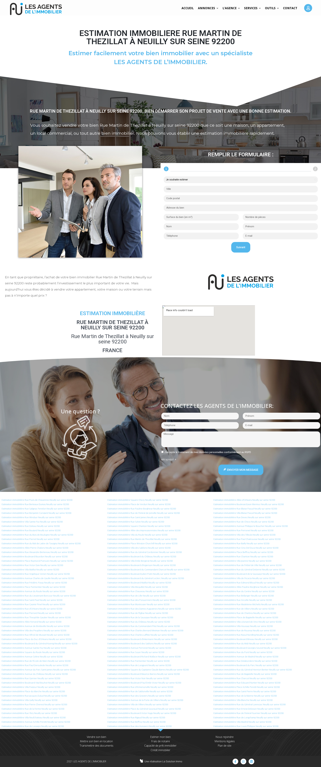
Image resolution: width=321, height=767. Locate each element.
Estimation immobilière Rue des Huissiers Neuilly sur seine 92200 (140, 726)
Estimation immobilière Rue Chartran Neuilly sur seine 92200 (243, 556)
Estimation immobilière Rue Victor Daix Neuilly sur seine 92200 (32, 565)
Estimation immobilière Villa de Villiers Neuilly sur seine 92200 (138, 704)
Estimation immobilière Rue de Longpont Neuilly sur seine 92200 (139, 665)
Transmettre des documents (96, 745)
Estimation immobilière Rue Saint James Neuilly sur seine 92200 (139, 517)
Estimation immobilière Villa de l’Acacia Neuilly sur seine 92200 (244, 578)
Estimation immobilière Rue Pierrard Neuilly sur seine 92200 (31, 613)
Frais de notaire (160, 741)
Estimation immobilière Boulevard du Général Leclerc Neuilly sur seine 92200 (146, 578)
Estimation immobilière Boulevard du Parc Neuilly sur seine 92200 (245, 665)
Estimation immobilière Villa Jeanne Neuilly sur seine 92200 (242, 560)
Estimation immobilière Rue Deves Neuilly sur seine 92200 (242, 517)
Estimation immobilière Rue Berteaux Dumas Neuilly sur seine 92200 (35, 504)
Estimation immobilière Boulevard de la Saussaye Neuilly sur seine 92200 (249, 573)
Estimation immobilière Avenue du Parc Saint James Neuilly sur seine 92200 (39, 669)
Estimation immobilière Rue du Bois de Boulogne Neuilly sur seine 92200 (37, 534)
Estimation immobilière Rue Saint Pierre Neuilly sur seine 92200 (244, 691)
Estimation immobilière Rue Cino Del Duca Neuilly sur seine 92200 (245, 547)
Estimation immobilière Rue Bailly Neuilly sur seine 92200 (241, 543)
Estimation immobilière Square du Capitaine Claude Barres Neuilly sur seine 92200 (148, 669)
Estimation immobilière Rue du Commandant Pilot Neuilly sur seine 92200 (144, 626)
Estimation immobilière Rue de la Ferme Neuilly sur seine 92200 (33, 708)
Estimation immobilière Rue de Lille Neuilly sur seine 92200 (137, 595)
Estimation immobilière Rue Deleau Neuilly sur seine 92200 (31, 526)
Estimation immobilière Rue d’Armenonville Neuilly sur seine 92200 (140, 687)
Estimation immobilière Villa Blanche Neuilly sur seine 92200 (243, 700)
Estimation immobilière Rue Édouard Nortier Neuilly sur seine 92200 (246, 682)
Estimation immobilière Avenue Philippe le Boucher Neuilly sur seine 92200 (250, 526)
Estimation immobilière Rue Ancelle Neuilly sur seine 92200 (242, 599)
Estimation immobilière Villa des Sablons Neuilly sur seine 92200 (139, 547)
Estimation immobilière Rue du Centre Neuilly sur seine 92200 (243, 591)
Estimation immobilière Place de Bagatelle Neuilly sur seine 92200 (245, 617)
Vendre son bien (96, 737)
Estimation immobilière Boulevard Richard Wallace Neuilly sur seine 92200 (144, 656)
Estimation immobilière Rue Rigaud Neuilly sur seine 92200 (136, 717)
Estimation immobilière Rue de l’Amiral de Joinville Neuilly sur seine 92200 (144, 512)
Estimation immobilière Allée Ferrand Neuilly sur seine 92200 (31, 621)
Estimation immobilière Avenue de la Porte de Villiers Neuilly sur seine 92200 (145, 700)
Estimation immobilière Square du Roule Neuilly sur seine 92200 (33, 652)
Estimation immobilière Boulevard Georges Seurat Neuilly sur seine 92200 (249, 647)
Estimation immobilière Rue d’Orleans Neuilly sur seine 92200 (32, 608)
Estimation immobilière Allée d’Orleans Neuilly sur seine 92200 (244, 499)
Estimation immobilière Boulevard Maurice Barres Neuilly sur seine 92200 (144, 673)
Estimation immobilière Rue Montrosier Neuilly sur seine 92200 (138, 604)
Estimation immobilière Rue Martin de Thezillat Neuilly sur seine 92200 (142, 539)
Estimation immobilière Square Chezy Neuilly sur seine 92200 (138, 499)
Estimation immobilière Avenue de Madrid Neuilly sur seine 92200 (245, 656)
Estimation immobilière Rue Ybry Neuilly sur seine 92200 (29, 713)
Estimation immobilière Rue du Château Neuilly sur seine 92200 (139, 621)
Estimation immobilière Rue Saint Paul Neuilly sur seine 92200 (32, 599)
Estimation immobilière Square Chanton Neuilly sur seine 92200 (139, 526)
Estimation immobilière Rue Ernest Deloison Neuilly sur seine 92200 (246, 708)
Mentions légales (225, 741)
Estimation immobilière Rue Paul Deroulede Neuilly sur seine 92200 (35, 665)
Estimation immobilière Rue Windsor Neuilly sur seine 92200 (31, 517)
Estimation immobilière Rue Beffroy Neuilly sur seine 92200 (137, 721)
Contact (290, 8)
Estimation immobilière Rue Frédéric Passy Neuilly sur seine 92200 (34, 582)
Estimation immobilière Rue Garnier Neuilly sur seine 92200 (31, 678)
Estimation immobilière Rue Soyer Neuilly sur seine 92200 (136, 652)
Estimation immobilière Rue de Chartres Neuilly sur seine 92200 (244, 613)
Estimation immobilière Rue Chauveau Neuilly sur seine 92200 (138, 591)
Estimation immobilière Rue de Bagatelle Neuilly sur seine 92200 (245, 673)
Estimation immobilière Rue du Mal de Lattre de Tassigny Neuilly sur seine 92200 (41, 543)
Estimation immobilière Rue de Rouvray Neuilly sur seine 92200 (244, 630)
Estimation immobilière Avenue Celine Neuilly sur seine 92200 (32, 656)
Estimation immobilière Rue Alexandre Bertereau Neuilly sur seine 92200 (37, 552)
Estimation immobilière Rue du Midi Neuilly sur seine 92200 (242, 643)
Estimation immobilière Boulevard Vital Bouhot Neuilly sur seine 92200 (36, 682)
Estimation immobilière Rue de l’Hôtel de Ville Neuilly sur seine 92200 (247, 565)
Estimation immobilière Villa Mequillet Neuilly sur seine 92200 (138, 586)
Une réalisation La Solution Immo (163, 761)
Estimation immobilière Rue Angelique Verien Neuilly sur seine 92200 (36, 573)
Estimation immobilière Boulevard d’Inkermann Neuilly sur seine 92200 (142, 639)
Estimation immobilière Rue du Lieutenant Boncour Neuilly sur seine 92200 (39, 595)
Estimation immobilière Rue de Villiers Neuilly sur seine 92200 (243, 608)
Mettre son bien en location (96, 741)
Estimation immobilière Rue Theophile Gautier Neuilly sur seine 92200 (36, 617)
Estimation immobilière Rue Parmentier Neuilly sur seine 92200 (139, 660)
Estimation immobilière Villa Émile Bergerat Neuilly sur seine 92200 (140, 560)
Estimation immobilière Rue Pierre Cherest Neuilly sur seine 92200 (34, 704)
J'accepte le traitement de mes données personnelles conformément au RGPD (207, 452)
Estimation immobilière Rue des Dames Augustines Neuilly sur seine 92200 (144, 608)
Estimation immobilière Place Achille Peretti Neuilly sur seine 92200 (246, 687)
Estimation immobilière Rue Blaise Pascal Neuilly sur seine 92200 (245, 508)
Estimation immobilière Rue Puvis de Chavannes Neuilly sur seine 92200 (37, 499)
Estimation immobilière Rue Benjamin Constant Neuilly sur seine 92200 (36, 512)
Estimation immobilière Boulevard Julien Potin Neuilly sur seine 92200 (142, 573)
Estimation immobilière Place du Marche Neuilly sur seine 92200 (33, 691)
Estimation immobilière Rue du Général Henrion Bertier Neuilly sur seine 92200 (252, 669)
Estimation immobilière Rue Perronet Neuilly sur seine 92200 (243, 530)
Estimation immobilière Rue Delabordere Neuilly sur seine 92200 (245, 660)
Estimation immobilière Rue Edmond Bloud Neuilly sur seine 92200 (246, 582)
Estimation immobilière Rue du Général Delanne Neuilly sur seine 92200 (249, 569)
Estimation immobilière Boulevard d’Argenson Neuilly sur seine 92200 (142, 565)
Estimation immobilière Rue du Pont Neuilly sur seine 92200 (242, 652)
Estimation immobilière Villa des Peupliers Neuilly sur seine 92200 (34, 630)
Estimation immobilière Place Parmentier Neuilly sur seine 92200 (33, 586)
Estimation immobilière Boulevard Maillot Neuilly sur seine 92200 (139, 582)
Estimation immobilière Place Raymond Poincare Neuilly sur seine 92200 (37, 560)
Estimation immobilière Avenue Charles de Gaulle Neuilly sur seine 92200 (38, 578)
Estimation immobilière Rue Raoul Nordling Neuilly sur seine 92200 (246, 634)
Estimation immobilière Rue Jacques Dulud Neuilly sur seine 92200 (34, 695)
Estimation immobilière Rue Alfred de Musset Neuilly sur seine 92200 (35, 634)
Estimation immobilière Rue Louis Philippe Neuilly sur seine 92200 (245, 726)
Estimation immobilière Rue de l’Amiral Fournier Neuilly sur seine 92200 (248, 713)
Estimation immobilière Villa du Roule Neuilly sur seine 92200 (137, 534)
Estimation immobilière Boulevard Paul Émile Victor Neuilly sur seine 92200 (144, 682)
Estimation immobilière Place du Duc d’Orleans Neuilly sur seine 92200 (36, 639)
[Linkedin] (251, 761)
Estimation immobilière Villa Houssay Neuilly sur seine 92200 (243, 626)
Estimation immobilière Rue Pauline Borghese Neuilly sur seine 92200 (142, 508)
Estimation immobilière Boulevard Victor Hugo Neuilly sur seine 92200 (142, 713)
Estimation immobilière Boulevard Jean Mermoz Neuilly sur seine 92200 (248, 504)
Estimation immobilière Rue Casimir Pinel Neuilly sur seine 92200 (33, 604)
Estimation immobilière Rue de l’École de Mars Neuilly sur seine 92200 (36, 660)
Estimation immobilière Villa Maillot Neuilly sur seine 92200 (30, 569)
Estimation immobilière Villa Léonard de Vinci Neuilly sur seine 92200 (247, 621)
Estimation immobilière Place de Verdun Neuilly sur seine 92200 (139, 504)
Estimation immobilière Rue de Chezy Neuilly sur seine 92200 (243, 521)
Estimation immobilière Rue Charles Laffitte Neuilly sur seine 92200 (140, 634)
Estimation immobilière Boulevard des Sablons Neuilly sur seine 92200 (142, 643)
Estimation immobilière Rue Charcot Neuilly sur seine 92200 (242, 678)
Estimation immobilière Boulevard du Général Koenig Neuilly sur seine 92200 (39, 643)
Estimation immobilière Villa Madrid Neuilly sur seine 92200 (242, 721)
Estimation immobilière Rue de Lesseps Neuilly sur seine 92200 (33, 726)
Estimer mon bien (160, 737)
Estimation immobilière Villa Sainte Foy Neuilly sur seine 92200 (32, 521)
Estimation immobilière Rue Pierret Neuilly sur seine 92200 (30, 539)
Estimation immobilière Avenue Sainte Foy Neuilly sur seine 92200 (34, 647)
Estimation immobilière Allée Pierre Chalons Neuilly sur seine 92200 (35, 547)
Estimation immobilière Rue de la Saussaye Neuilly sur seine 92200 (140, 617)
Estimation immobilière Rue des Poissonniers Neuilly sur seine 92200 (141, 599)
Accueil (188, 8)
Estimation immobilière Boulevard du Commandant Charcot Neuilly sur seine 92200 (148, 569)
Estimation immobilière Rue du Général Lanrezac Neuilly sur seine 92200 (249, 704)
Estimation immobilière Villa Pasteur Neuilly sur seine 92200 (31, 687)
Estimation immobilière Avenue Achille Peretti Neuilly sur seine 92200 (36, 721)
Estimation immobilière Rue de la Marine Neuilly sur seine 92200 (245, 695)
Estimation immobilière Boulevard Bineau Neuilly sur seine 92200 (245, 639)
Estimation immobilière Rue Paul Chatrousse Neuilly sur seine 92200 (247, 539)
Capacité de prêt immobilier (160, 745)
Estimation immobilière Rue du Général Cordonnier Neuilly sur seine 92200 (145, 552)
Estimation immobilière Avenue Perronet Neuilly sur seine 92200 (139, 647)
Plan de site (224, 745)
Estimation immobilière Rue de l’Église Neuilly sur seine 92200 (138, 613)
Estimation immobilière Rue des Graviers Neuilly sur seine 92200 (139, 695)
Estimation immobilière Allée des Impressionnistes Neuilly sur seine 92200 (144, 530)
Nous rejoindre (225, 737)
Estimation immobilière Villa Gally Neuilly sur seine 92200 (29, 700)
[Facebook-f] (235, 761)
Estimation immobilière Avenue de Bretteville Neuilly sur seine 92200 (35, 626)
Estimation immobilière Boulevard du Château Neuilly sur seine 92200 (142, 556)
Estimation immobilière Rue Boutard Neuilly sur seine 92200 (31, 530)
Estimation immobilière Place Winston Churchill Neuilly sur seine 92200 (142, 543)
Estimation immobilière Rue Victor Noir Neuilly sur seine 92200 (138, 678)
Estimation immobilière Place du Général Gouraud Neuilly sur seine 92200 (144, 708)
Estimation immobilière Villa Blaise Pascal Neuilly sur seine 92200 (245, 512)
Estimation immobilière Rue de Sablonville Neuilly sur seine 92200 (140, 691)
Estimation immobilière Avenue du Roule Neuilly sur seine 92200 (33, 591)
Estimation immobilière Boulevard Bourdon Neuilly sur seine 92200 (35, 556)
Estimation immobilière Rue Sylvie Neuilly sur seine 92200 (136, 521)
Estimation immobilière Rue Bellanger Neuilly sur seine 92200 (243, 595)
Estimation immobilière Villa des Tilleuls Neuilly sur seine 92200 (244, 534)
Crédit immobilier (160, 750)
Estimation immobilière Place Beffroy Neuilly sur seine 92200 (243, 552)
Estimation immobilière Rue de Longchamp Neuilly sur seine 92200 (246, 717)
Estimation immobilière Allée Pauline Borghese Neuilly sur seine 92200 (248, 586)
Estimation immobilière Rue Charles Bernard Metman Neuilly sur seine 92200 (145, 630)
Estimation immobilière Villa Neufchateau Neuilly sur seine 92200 (34, 717)
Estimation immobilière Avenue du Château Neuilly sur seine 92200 (35, 673)
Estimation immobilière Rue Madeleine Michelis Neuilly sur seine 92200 (248, 604)
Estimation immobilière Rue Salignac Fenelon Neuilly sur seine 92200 (35, 508)
